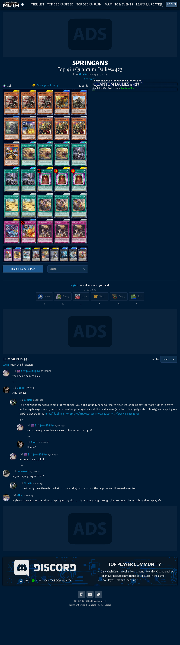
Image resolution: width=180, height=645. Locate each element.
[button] (134, 89)
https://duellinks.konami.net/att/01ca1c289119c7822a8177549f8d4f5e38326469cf (91, 413)
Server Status (104, 605)
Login (73, 285)
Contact (92, 605)
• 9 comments (89, 79)
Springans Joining (48, 85)
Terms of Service (77, 605)
